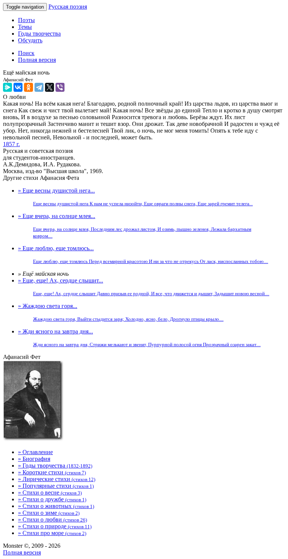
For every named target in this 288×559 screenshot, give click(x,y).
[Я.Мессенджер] (7, 87)
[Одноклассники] (28, 87)
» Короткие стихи (52, 472)
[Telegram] (39, 87)
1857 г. (11, 144)
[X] (49, 87)
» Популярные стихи (56, 486)
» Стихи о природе (55, 526)
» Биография (34, 459)
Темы (25, 27)
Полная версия (22, 552)
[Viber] (60, 87)
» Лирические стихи (56, 479)
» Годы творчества (55, 465)
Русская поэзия (67, 6)
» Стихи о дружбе (52, 499)
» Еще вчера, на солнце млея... (134, 226)
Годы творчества (39, 33)
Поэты (26, 20)
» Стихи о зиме (49, 513)
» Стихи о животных (56, 506)
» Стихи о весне (50, 492)
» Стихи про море (52, 533)
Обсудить (30, 40)
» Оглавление (35, 452)
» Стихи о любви (52, 519)
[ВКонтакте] (18, 87)
